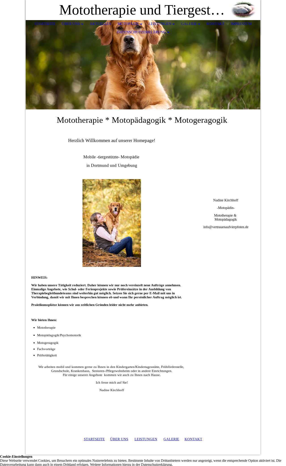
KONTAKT (193, 439)
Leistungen (160, 24)
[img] (243, 10)
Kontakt (215, 24)
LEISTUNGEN (146, 439)
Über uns (71, 24)
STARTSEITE (94, 439)
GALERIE (171, 439)
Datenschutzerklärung (141, 32)
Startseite (44, 24)
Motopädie (128, 24)
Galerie (189, 24)
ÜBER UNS (119, 439)
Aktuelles (100, 24)
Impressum (241, 24)
